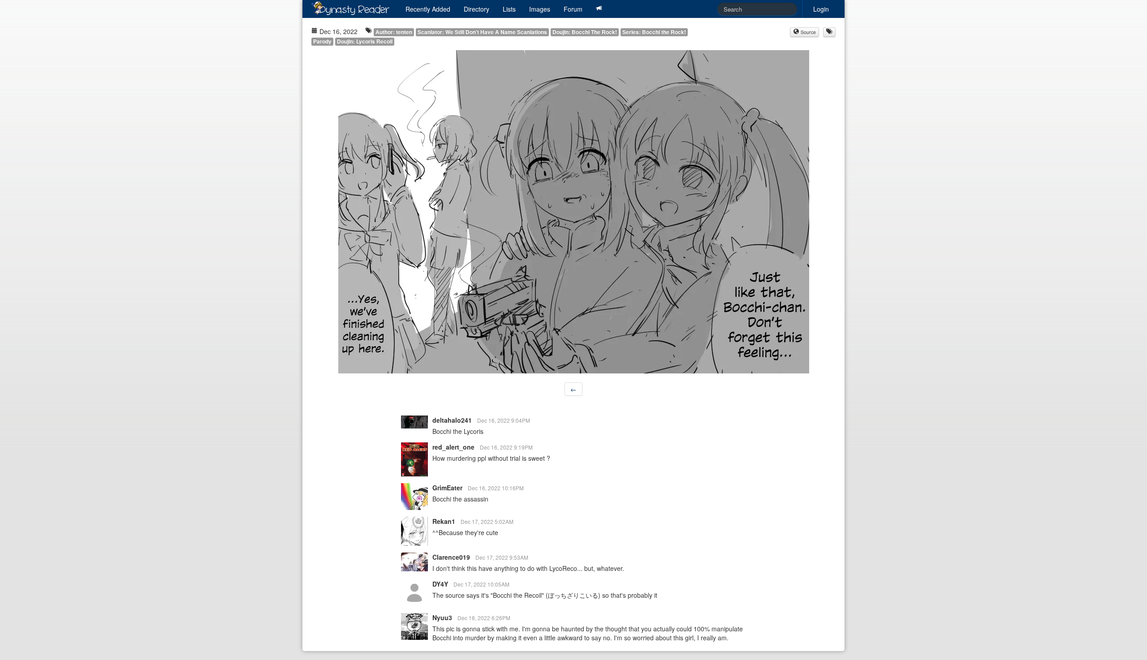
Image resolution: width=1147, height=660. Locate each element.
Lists (509, 8)
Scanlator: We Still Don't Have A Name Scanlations (482, 32)
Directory (476, 8)
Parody (322, 41)
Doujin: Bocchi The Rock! (584, 32)
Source (807, 32)
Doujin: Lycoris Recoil (364, 41)
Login (821, 8)
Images (539, 8)
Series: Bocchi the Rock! (654, 32)
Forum (573, 8)
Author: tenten (393, 32)
